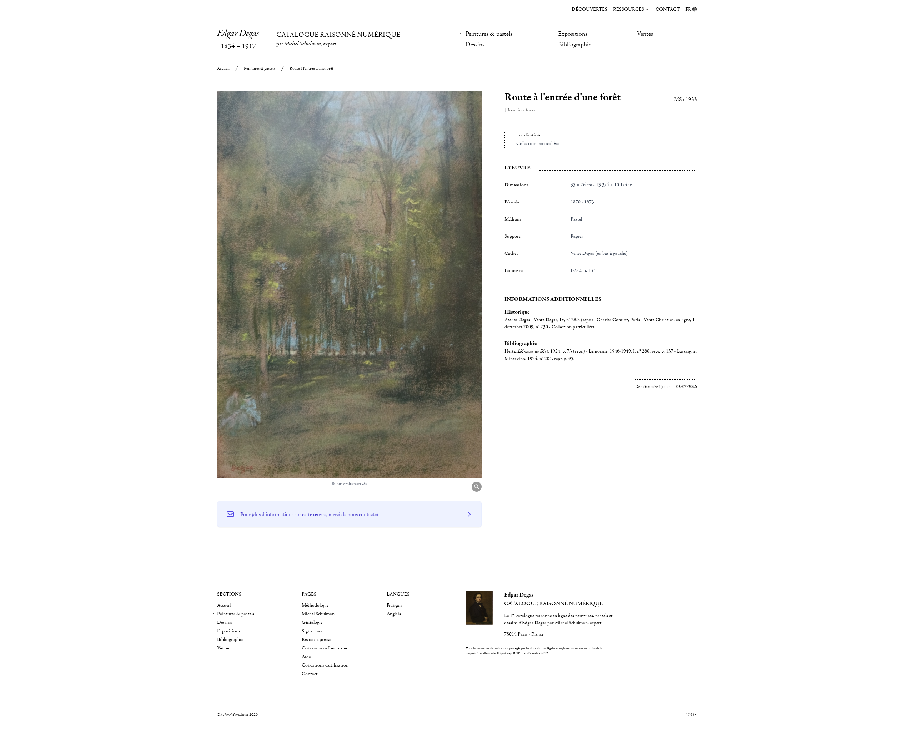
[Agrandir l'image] (477, 487)
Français (394, 605)
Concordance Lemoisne (324, 648)
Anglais (394, 614)
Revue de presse (316, 639)
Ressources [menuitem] (628, 9)
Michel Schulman (318, 614)
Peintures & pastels (489, 34)
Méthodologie (315, 605)
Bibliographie (574, 45)
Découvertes (589, 9)
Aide (306, 656)
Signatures (312, 631)
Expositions (572, 34)
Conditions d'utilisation (325, 665)
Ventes (645, 34)
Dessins (475, 45)
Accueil (223, 68)
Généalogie (312, 622)
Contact (668, 9)
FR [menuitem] (688, 9)
